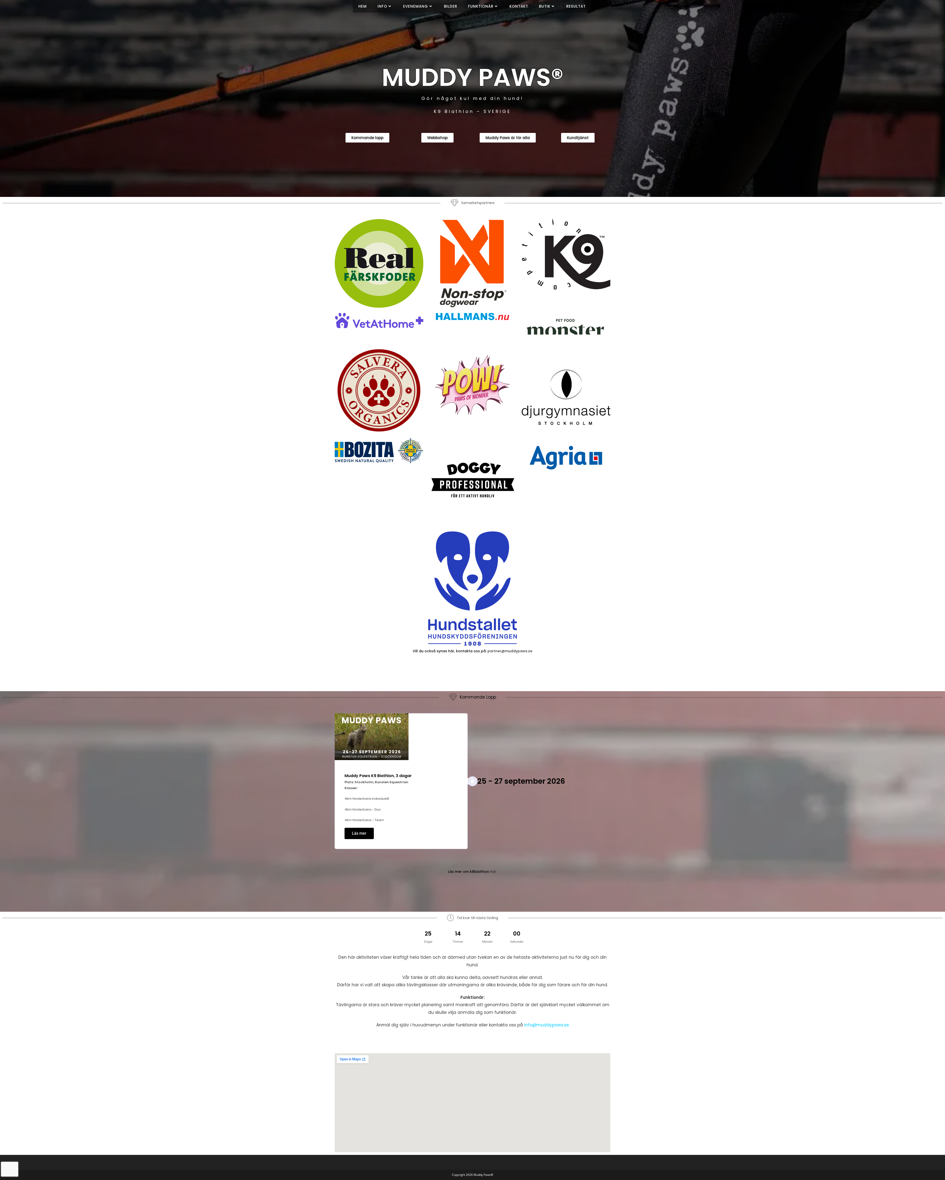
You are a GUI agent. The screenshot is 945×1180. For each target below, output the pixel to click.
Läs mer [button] (359, 833)
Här (493, 871)
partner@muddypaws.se (510, 651)
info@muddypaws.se (546, 1025)
